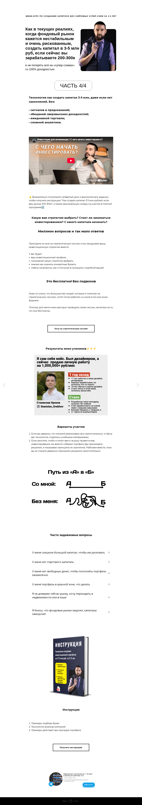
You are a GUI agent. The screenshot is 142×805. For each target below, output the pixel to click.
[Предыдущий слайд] (4, 385)
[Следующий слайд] (138, 385)
